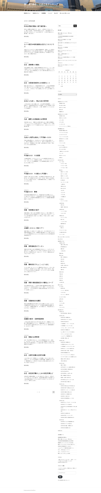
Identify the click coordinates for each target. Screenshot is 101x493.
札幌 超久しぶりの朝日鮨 (63, 47)
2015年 (60, 400)
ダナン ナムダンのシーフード (63, 451)
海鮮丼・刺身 (63, 207)
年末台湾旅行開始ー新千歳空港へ (35, 26)
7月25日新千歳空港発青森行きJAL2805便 (65, 36)
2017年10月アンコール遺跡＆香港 (67, 367)
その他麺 (62, 196)
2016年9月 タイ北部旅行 (65, 394)
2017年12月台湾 (64, 371)
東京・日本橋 (63, 257)
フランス (61, 307)
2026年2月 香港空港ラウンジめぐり (64, 446)
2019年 (60, 315)
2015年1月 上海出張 (64, 413)
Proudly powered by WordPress (29, 490)
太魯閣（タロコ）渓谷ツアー (34, 228)
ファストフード (62, 230)
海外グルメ (61, 117)
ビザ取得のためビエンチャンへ (66, 344)
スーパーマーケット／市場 (64, 126)
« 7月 (62, 86)
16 (59, 80)
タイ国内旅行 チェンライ (66, 325)
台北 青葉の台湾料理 (31, 337)
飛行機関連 (44, 13)
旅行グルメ (61, 107)
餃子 (61, 219)
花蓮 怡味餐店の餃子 (31, 210)
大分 (60, 278)
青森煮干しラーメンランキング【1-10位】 (66, 442)
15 (75, 78)
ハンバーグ (63, 211)
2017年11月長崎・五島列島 (66, 369)
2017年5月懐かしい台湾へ (65, 373)
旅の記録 (59, 309)
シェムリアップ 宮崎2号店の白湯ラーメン (66, 448)
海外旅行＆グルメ (36, 13)
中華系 (60, 215)
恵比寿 (62, 263)
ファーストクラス (62, 132)
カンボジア (61, 296)
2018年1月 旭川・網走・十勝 (66, 350)
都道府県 (59, 241)
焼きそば (62, 188)
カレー (60, 161)
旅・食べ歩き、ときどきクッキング (41, 4)
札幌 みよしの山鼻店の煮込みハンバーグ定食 (66, 57)
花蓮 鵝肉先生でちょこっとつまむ (36, 264)
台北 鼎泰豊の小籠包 (31, 65)
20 (70, 80)
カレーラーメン (63, 182)
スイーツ (61, 234)
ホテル (60, 122)
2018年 (60, 340)
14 (73, 78)
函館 (61, 248)
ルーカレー (63, 165)
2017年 (60, 363)
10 (61, 78)
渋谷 (61, 259)
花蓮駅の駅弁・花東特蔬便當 (34, 319)
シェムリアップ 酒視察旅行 (66, 336)
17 (61, 80)
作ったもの (61, 149)
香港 (60, 301)
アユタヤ (62, 292)
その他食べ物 (61, 232)
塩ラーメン (63, 173)
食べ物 (59, 160)
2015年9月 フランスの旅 (65, 404)
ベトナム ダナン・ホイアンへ (66, 327)
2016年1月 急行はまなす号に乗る (67, 385)
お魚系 (60, 203)
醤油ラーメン (63, 171)
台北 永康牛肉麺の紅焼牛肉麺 (34, 355)
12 (67, 78)
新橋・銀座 (63, 267)
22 (75, 80)
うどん (62, 192)
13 (70, 78)
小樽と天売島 (63, 360)
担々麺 (62, 180)
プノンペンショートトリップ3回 (67, 354)
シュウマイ (63, 221)
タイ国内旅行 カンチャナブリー (67, 346)
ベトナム (61, 303)
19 (67, 80)
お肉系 (60, 209)
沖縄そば (62, 186)
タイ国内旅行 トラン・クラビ (66, 323)
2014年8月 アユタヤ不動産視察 (66, 421)
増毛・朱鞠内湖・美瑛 (65, 375)
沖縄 (60, 280)
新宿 (61, 261)
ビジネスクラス (62, 134)
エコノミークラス (62, 136)
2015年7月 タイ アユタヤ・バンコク (67, 402)
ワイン (60, 153)
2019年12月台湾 (64, 321)
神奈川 (60, 271)
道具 (60, 157)
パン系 (60, 199)
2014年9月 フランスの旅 (65, 423)
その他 (62, 250)
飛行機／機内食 (62, 130)
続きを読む (26, 36)
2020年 (60, 311)
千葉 (60, 274)
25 (64, 82)
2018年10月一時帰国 (64, 342)
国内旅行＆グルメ (27, 13)
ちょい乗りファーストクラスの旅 (67, 331)
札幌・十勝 (63, 365)
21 (73, 80)
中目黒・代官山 (63, 265)
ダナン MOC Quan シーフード (64, 449)
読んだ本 (56, 13)
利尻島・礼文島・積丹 (65, 377)
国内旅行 (61, 103)
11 (64, 78)
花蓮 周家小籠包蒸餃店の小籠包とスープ (38, 282)
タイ (60, 286)
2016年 (60, 384)
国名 (59, 284)
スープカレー (63, 167)
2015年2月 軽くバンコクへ (66, 415)
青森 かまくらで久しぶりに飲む (64, 453)
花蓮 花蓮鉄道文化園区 (32, 301)
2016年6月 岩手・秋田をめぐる (66, 387)
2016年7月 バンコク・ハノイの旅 (67, 389)
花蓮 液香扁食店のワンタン (34, 246)
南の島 (62, 288)
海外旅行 (61, 115)
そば (61, 190)
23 (59, 82)
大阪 (60, 276)
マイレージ (61, 142)
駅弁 (60, 109)
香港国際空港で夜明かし (62, 437)
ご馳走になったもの (63, 151)
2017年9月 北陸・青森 (65, 381)
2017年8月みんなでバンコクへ (66, 379)
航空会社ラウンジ (62, 138)
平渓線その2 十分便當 (32, 155)
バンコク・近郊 (63, 290)
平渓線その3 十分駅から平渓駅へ (36, 173)
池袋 (61, 269)
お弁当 (60, 226)
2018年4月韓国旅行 (64, 352)
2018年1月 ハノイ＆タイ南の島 (66, 348)
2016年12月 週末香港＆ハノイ (66, 398)
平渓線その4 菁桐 (30, 192)
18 (64, 80)
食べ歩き (61, 105)
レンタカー (61, 124)
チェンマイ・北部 (64, 294)
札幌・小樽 (63, 244)
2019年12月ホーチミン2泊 (66, 319)
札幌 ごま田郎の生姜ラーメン (63, 53)
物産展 (60, 111)
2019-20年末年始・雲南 (65, 313)
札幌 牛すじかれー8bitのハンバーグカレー (66, 64)
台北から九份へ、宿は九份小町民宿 (36, 101)
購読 (60, 476)
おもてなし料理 (62, 147)
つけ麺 (62, 184)
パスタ (62, 194)
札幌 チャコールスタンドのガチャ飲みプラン (66, 444)
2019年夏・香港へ (64, 338)
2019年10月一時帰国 (64, 317)
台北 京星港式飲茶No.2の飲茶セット (37, 83)
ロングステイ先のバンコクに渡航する (68, 356)
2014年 (60, 419)
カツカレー (63, 163)
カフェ (60, 120)
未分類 (59, 430)
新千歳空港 (63, 246)
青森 (60, 253)
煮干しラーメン (63, 178)
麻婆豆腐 (62, 223)
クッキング (50, 13)
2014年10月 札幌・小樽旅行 (66, 425)
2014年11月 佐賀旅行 (65, 427)
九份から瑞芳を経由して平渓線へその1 (37, 137)
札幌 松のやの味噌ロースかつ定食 (64, 39)
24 (61, 82)
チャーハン (63, 217)
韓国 (60, 305)
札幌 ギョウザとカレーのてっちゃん (65, 50)
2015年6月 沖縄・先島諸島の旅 (66, 417)
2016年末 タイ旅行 (64, 396)
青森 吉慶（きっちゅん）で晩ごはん (65, 33)
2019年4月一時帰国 (64, 329)
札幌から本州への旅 (64, 358)
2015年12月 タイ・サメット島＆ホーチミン (69, 409)
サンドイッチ (63, 200)
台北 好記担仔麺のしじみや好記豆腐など (38, 373)
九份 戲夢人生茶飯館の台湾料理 (35, 119)
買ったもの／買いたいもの (65, 13)
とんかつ (62, 213)
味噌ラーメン (63, 175)
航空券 (60, 140)
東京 (60, 255)
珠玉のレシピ (61, 155)
